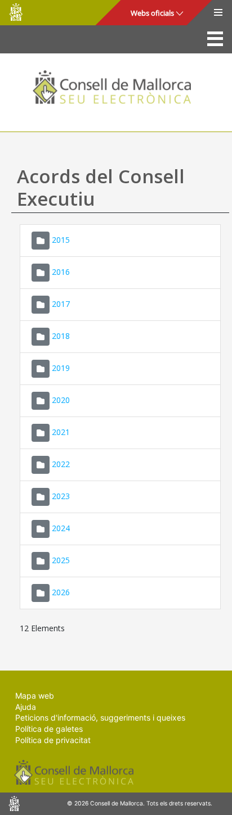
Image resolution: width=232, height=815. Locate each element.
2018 (61, 335)
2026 (61, 592)
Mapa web (34, 695)
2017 (61, 303)
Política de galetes (49, 729)
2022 (61, 464)
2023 (61, 496)
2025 (61, 560)
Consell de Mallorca (16, 12)
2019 (61, 368)
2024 (61, 528)
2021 (61, 432)
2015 (61, 239)
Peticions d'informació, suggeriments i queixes (100, 717)
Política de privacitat (53, 740)
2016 (61, 271)
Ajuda (25, 707)
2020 (61, 400)
